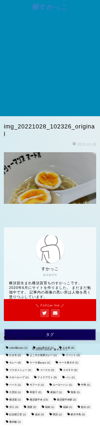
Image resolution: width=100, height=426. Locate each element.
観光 (85, 407)
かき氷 (15, 355)
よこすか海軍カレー (43, 355)
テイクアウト (47, 377)
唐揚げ (56, 392)
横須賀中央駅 (66, 399)
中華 (85, 384)
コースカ (47, 370)
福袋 (67, 407)
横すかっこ (50, 7)
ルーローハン (62, 384)
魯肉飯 (15, 421)
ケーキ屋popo (40, 362)
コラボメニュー (20, 370)
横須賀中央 (39, 399)
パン (70, 377)
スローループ (18, 377)
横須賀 (15, 399)
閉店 (57, 414)
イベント (73, 355)
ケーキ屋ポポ (68, 362)
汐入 (13, 407)
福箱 (49, 407)
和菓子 (35, 392)
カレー (15, 362)
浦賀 (31, 407)
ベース (15, 384)
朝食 (75, 392)
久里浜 (15, 392)
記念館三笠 (17, 414)
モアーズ (37, 384)
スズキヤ (70, 370)
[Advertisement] (50, 64)
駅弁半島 (78, 414)
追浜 (39, 414)
